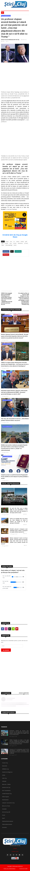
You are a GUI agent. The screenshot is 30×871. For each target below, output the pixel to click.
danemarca (20, 243)
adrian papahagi (9, 245)
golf (26, 241)
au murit (26, 243)
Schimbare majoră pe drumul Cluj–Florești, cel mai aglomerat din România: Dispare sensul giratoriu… (14, 499)
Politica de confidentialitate (9, 868)
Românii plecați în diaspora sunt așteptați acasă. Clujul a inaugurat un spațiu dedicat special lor (18, 530)
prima (15, 245)
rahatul (17, 241)
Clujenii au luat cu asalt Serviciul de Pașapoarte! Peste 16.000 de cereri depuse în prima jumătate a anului (14, 476)
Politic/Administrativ (5, 15)
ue (14, 241)
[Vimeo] (16, 855)
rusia (11, 243)
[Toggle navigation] (2, 12)
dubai (3, 245)
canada (6, 243)
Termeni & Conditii (23, 868)
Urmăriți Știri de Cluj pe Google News (15, 236)
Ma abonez (6, 650)
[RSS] (22, 855)
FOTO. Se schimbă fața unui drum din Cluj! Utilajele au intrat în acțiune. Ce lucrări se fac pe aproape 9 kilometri (18, 521)
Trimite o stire (15, 851)
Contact (15, 848)
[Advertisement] (15, 76)
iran (2, 243)
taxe (11, 241)
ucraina (14, 243)
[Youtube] (19, 855)
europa (7, 241)
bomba (22, 241)
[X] (13, 855)
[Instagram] (10, 855)
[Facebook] (7, 855)
